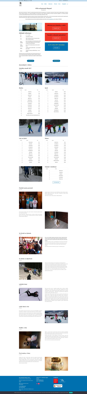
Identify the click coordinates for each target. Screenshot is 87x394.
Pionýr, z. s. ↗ (60, 0)
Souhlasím (70, 392)
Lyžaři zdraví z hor (24, 306)
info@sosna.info (23, 386)
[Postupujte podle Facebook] (37, 383)
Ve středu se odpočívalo (25, 258)
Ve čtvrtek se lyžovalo (25, 233)
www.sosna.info (23, 387)
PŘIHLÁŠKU (56, 47)
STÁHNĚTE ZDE (56, 28)
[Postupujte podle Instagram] (39, 383)
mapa (20, 381)
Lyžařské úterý (23, 284)
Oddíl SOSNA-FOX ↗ (65, 0)
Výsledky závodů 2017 (25, 68)
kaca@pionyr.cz (51, 19)
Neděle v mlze (23, 327)
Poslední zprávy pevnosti (26, 188)
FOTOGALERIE (30, 60)
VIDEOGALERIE (56, 60)
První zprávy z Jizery (24, 353)
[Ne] (85, 392)
